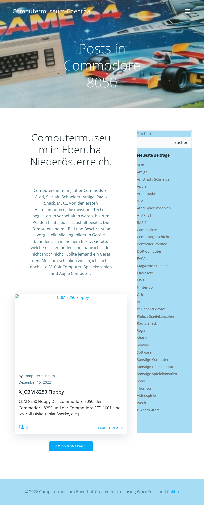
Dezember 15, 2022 (35, 382)
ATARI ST (144, 215)
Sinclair (143, 345)
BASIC (142, 222)
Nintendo (145, 287)
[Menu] (187, 11)
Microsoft (145, 273)
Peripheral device (151, 309)
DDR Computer (149, 251)
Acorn (142, 164)
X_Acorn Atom (148, 410)
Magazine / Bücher (152, 265)
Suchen (144, 133)
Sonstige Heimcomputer (157, 366)
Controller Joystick (152, 244)
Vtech (141, 402)
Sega (141, 330)
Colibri (173, 491)
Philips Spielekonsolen (155, 316)
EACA (141, 258)
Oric (140, 294)
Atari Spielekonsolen (154, 208)
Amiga (142, 172)
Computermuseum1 (40, 375)
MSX (140, 280)
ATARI (142, 200)
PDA (140, 301)
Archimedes (147, 193)
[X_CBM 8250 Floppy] (71, 331)
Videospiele (146, 395)
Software (144, 352)
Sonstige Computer (153, 359)
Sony (141, 381)
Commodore (147, 229)
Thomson (144, 388)
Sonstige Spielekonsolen (157, 373)
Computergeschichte (154, 236)
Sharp (142, 337)
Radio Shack (147, 323)
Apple (142, 186)
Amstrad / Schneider (154, 179)
